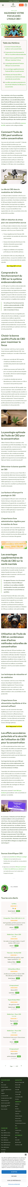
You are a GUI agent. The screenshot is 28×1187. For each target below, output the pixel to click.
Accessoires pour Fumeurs (20, 1123)
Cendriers (17, 1113)
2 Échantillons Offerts (14, 969)
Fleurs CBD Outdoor (5, 1147)
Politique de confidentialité (14, 1184)
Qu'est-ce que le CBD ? (5, 1102)
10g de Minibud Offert (14, 1000)
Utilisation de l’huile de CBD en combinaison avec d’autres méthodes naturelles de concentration (15, 77)
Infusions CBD (18, 1092)
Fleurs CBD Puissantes (5, 1135)
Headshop (17, 1104)
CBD (2, 1082)
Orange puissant (14, 985)
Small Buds (3, 1149)
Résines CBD (17, 1084)
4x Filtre (14, 903)
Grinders (17, 1108)
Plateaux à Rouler (18, 1116)
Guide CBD (17, 1139)
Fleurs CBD (3, 1130)
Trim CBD (3, 1152)
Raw (16, 1125)
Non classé (14, 10)
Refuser (13, 1176)
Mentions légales (4, 1087)
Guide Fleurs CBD (18, 1144)
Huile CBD (17, 1089)
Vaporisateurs (18, 1111)
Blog (16, 1137)
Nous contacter (4, 1109)
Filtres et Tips (18, 1118)
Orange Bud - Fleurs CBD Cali (14, 918)
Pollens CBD (17, 1087)
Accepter (14, 1172)
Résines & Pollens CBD (19, 1082)
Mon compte (3, 1084)
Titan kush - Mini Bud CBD (14, 953)
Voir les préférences (14, 1180)
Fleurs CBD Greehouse (5, 1144)
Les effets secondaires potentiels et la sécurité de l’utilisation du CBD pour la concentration (15, 85)
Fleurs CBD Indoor (4, 1140)
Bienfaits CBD (18, 1142)
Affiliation (17, 1132)
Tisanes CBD (17, 1094)
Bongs (16, 1106)
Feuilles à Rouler (18, 1120)
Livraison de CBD (4, 1095)
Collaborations (18, 1130)
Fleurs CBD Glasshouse (5, 1142)
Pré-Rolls (17, 1099)
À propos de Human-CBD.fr (6, 1098)
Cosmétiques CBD (18, 1096)
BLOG (21, 5)
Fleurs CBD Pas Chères (5, 1132)
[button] (25, 1154)
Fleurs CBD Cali (4, 1137)
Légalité (2, 1093)
